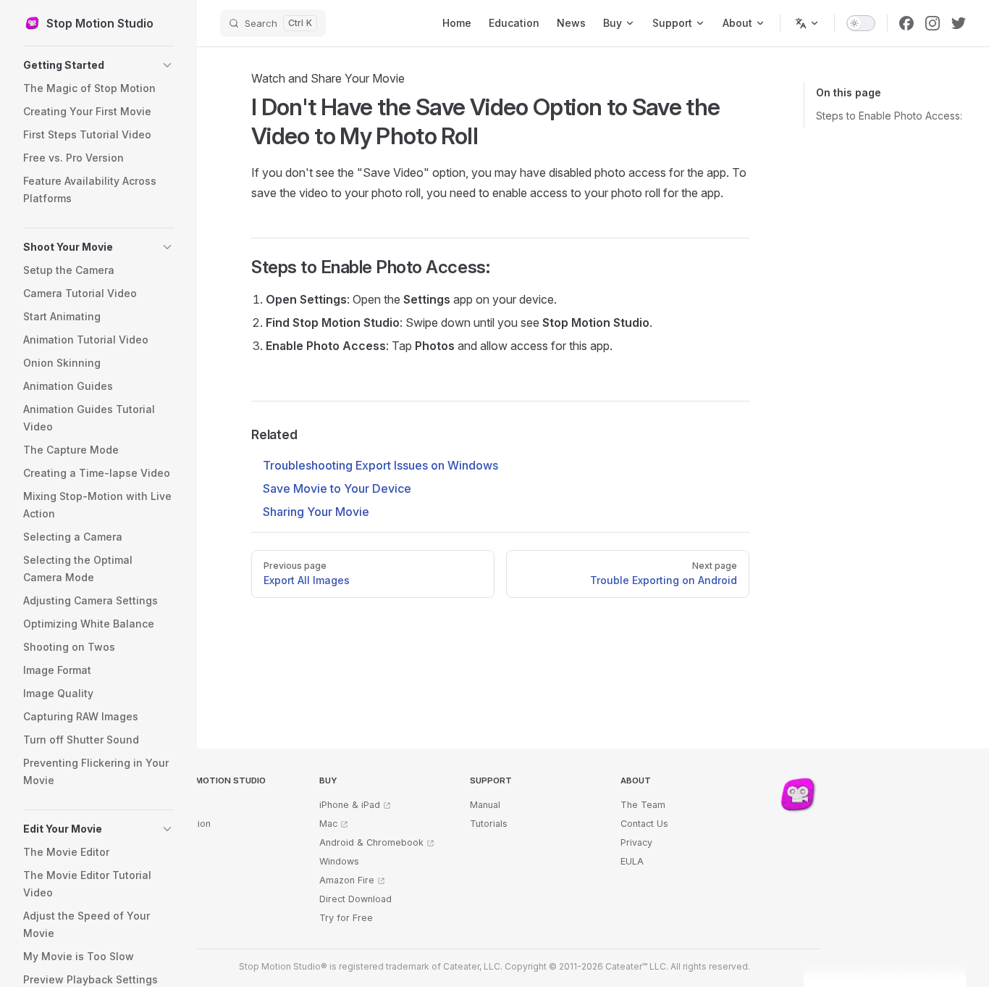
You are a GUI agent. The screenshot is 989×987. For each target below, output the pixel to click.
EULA (632, 861)
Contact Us (644, 823)
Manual (485, 804)
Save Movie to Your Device (337, 488)
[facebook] (906, 23)
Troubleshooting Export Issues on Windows (380, 465)
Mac (328, 823)
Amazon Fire (346, 880)
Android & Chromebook (371, 842)
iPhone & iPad (349, 804)
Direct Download (355, 899)
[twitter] (959, 23)
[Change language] (807, 23)
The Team (642, 804)
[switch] (860, 23)
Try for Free (346, 917)
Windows (339, 861)
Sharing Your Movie (316, 511)
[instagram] (932, 23)
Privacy (636, 842)
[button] (98, 65)
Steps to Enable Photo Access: (889, 115)
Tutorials (489, 823)
